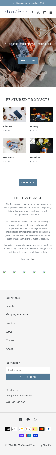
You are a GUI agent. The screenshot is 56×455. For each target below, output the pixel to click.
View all (28, 182)
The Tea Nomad (22, 445)
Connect (10, 340)
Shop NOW (28, 60)
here (33, 259)
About (9, 348)
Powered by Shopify (40, 445)
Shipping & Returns (17, 314)
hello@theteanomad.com (19, 395)
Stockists (11, 323)
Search (10, 305)
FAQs (9, 331)
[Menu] (51, 12)
